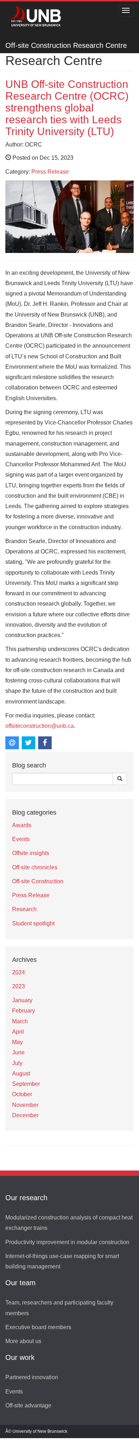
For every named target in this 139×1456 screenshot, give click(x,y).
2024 (18, 972)
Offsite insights (30, 853)
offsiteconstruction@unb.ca (39, 726)
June (18, 1052)
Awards (21, 825)
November (25, 1105)
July (17, 1063)
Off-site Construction (37, 881)
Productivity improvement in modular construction (67, 1242)
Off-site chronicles (34, 867)
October (22, 1094)
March (20, 1021)
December (25, 1115)
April (18, 1032)
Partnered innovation (31, 1377)
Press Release (50, 172)
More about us (23, 1341)
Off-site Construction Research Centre (66, 45)
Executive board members (38, 1327)
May (17, 1042)
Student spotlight (33, 923)
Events (21, 839)
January (22, 1000)
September (26, 1084)
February (23, 1011)
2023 (18, 986)
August (21, 1073)
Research (24, 909)
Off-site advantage (28, 1405)
